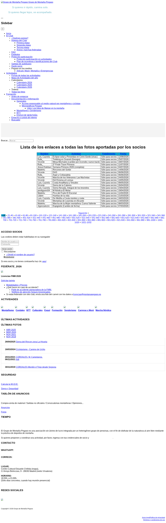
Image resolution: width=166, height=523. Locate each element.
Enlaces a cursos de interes (24, 117)
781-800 (52, 220)
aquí (44, 261)
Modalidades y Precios (16, 285)
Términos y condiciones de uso (154, 520)
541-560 (95, 218)
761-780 (42, 220)
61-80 (25, 215)
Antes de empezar (19, 96)
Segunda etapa (24, 45)
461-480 (56, 218)
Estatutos (15, 54)
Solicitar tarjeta (8, 280)
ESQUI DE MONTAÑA (27, 115)
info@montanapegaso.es (12, 459)
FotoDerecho (108, 154)
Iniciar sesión (7, 249)
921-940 (121, 220)
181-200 (82, 215)
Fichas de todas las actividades (25, 75)
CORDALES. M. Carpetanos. (29, 357)
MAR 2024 (11, 332)
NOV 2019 (11, 337)
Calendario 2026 (24, 87)
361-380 (7, 218)
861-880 (91, 220)
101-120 (43, 215)
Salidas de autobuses (21, 64)
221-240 (102, 215)
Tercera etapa (23, 47)
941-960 (131, 220)
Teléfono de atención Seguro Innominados (30, 292)
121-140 (52, 215)
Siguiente (82, 213)
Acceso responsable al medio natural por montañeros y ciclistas (51, 103)
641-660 (145, 218)
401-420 (26, 218)
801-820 (62, 220)
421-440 (36, 218)
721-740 (22, 220)
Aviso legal (146, 517)
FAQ (13, 52)
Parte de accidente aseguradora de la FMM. (31, 290)
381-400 (16, 218)
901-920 (111, 220)
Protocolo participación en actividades (34, 59)
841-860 (81, 220)
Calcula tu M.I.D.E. (9, 384)
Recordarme (10, 252)
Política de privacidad (157, 517)
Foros (3, 412)
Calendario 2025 (24, 85)
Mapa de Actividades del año (24, 78)
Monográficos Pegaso (32, 106)
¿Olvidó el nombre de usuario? (20, 255)
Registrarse (9, 257)
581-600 (115, 218)
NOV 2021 (11, 334)
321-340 (151, 215)
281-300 (131, 215)
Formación (11, 94)
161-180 (72, 215)
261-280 (121, 215)
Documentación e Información (25, 99)
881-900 (101, 220)
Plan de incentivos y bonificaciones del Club (37, 61)
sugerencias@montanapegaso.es (16, 462)
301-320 (141, 215)
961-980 (140, 220)
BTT (19, 113)
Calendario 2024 (24, 82)
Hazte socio (16, 66)
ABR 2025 (11, 330)
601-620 (125, 218)
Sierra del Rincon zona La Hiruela (31, 342)
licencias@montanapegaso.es (87, 294)
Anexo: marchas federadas (29, 50)
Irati (17, 359)
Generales (21, 101)
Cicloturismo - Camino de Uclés (30, 349)
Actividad (76, 154)
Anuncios (5, 407)
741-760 (32, 220)
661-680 (154, 218)
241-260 (112, 215)
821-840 (71, 220)
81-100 (33, 215)
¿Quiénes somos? (19, 38)
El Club (9, 36)
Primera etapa (23, 43)
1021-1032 (86, 222)
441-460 (46, 218)
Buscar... (5, 140)
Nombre (44, 154)
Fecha (123, 154)
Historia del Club (19, 40)
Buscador (15, 120)
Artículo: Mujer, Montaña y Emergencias (35, 71)
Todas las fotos (18, 92)
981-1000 (151, 220)
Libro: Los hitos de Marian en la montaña (45, 108)
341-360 (161, 215)
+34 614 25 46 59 (9, 452)
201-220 (92, 215)
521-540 (85, 218)
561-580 (105, 218)
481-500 (66, 218)
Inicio (8, 33)
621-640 (135, 218)
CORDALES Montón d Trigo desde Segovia (36, 367)
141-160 (62, 215)
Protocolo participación (22, 57)
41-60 (17, 215)
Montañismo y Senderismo (29, 110)
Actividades (11, 73)
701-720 (12, 220)
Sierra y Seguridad (9, 388)
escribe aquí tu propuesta (101, 438)
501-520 (76, 218)
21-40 (10, 215)
